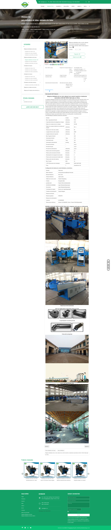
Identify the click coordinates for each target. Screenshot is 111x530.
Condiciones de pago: (78, 69)
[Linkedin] (25, 528)
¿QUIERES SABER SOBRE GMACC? (32, 107)
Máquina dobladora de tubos (30, 49)
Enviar (78, 515)
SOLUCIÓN (66, 6)
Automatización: (48, 82)
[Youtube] (31, 528)
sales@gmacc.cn (45, 508)
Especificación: (48, 75)
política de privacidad (25, 512)
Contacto (23, 510)
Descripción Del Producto (49, 89)
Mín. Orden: (47, 67)
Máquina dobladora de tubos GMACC (28, 515)
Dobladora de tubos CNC (30, 51)
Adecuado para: (63, 82)
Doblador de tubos (28, 65)
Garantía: (47, 76)
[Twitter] (28, 528)
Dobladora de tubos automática (31, 71)
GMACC (79, 6)
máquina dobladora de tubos (26, 514)
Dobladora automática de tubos (31, 54)
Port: (75, 67)
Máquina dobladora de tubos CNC (31, 59)
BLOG (85, 6)
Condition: (62, 76)
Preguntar (76, 54)
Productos (23, 498)
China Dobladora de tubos (50, 450)
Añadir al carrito (76, 57)
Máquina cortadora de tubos (30, 87)
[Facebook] (22, 528)
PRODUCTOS (50, 6)
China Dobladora (61, 450)
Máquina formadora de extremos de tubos (33, 90)
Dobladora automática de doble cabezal (33, 84)
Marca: (75, 73)
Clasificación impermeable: (79, 75)
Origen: (61, 75)
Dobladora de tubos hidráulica (31, 53)
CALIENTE (58, 6)
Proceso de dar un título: (79, 76)
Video (22, 503)
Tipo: (75, 70)
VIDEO (73, 6)
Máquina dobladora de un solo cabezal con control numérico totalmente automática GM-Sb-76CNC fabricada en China (66, 453)
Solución (23, 501)
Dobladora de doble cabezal (30, 82)
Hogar (22, 496)
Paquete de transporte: (64, 67)
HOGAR (42, 6)
